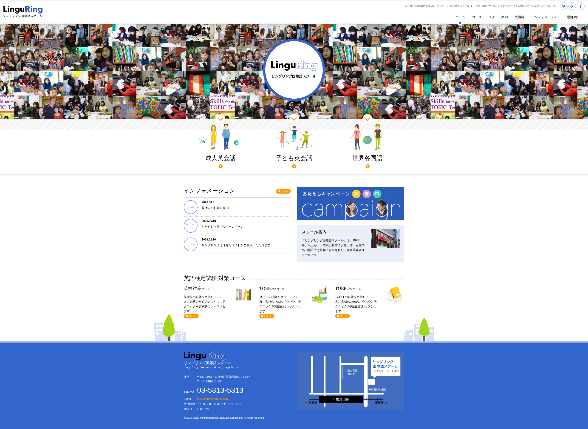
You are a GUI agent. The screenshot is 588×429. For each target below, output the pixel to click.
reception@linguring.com (213, 398)
